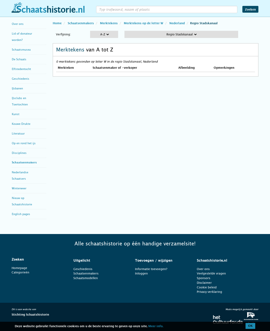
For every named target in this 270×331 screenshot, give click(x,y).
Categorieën (20, 272)
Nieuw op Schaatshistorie (22, 201)
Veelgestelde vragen (211, 273)
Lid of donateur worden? (22, 37)
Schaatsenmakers (24, 162)
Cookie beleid (207, 287)
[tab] (37, 259)
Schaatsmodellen (85, 278)
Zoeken (250, 9)
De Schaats (19, 59)
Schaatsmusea (21, 49)
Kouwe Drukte (21, 123)
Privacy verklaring (209, 291)
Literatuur (18, 133)
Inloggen (141, 273)
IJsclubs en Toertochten (20, 101)
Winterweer (19, 188)
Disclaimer (204, 282)
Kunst (15, 114)
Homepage (19, 268)
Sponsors (203, 278)
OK (250, 325)
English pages (21, 214)
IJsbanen (17, 88)
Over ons (18, 24)
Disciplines (19, 153)
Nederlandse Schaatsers (20, 175)
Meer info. (155, 326)
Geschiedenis (20, 78)
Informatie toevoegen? (151, 269)
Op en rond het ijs (24, 143)
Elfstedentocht (21, 69)
